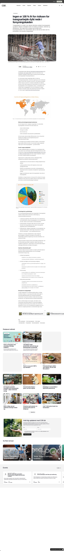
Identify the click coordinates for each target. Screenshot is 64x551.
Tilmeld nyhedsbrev (27, 434)
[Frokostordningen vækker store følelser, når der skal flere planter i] (51, 361)
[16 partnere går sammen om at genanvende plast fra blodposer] (32, 401)
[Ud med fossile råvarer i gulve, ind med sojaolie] (32, 381)
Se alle (58, 467)
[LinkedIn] (38, 66)
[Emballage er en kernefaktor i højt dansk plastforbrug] (51, 381)
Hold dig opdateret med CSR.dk (56, 549)
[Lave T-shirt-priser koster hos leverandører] (51, 400)
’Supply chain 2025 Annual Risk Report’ (32, 90)
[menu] (61, 5)
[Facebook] (36, 66)
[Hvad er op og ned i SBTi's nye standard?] (32, 360)
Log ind (54, 1)
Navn (24, 427)
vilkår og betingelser (43, 431)
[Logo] (4, 5)
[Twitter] (40, 66)
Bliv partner (59, 1)
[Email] (43, 66)
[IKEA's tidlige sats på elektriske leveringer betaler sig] (12, 401)
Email (38, 427)
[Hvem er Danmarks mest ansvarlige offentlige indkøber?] (12, 341)
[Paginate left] (4, 453)
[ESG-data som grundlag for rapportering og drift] (32, 314)
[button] (45, 310)
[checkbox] (23, 431)
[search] (59, 5)
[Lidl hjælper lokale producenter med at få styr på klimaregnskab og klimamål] (32, 341)
